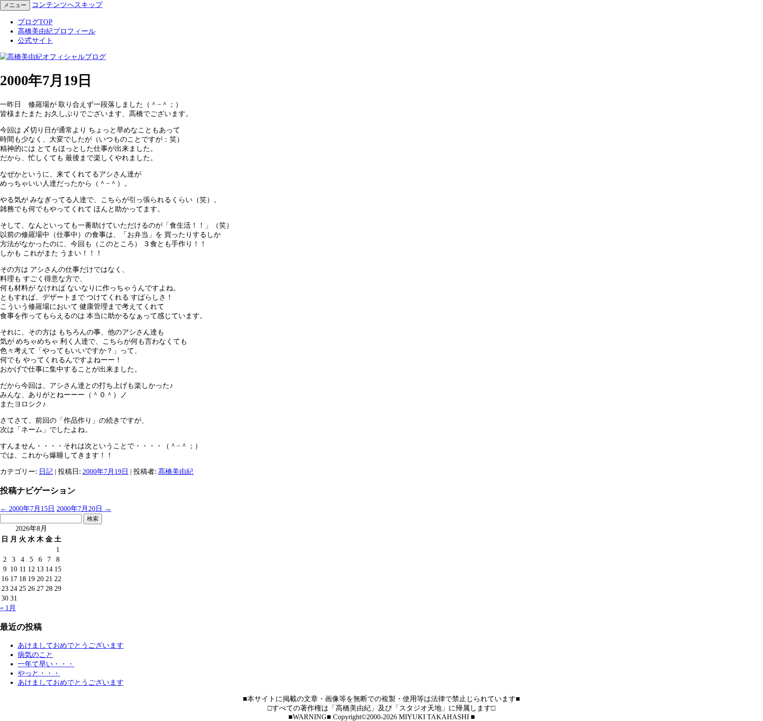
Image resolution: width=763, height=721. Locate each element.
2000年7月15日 (27, 508)
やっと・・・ (39, 673)
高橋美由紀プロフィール (56, 31)
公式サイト (35, 40)
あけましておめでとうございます (71, 645)
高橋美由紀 (175, 471)
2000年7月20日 (84, 508)
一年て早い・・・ (46, 664)
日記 (46, 471)
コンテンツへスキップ (67, 4)
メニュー (15, 5)
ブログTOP (35, 22)
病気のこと (35, 654)
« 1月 (8, 608)
